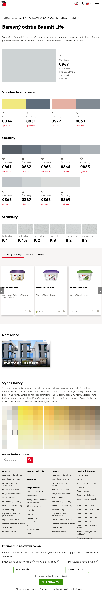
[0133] (61, 417)
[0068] (40, 442)
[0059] (35, 447)
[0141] (66, 408)
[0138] (61, 442)
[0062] (40, 412)
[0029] (20, 447)
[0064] (40, 422)
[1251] (97, 408)
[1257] (97, 437)
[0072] (46, 412)
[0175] (82, 427)
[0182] (87, 412)
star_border (60, 56)
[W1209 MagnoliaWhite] (9, 408)
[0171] (82, 408)
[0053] (35, 417)
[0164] (77, 422)
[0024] (20, 422)
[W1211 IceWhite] (9, 417)
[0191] (92, 408)
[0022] (20, 412)
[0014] (15, 408)
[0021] (20, 408)
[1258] (97, 442)
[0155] (72, 427)
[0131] (61, 408)
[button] (26, 354)
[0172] (82, 412)
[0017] (15, 422)
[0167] (77, 437)
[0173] (82, 417)
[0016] (15, 417)
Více (74, 18)
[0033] (25, 417)
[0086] (51, 432)
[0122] (56, 412)
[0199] (92, 447)
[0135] (61, 427)
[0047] (30, 437)
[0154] (72, 422)
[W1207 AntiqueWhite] (4, 442)
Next (98, 290)
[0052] (35, 412)
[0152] (72, 412)
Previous (2, 427)
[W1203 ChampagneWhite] (4, 422)
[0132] (61, 412)
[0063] (40, 417)
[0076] (46, 432)
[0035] (25, 427)
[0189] (87, 447)
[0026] (20, 432)
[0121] (56, 408)
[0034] (25, 422)
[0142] (66, 412)
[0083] (51, 417)
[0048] (30, 442)
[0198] (92, 442)
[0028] (20, 442)
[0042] (30, 412)
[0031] (25, 408)
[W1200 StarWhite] (4, 408)
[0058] (35, 442)
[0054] (35, 422)
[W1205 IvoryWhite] (4, 432)
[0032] (25, 412)
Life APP (65, 18)
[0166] (77, 432)
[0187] (87, 437)
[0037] (25, 437)
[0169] (77, 447)
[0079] (46, 447)
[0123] (56, 417)
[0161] (77, 408)
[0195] (92, 427)
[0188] (87, 442)
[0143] (66, 417)
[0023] (20, 417)
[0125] (56, 427)
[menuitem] (76, 3)
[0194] (92, 422)
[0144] (66, 422)
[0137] (61, 437)
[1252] (97, 412)
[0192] (92, 412)
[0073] (46, 417)
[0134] (61, 422)
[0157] (72, 437)
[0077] (46, 437)
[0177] (82, 437)
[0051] (35, 408)
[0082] (51, 412)
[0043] (30, 417)
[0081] (51, 408)
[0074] (46, 422)
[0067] (40, 437)
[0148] (66, 442)
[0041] (30, 408)
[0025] (20, 427)
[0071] (46, 408)
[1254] (97, 422)
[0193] (92, 417)
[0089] (51, 447)
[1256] (97, 432)
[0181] (87, 408)
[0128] (56, 442)
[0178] (82, 442)
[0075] (46, 427)
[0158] (72, 442)
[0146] (66, 432)
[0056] (35, 432)
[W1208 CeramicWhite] (4, 447)
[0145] (66, 427)
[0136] (61, 432)
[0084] (51, 422)
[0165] (77, 427)
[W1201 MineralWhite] (4, 412)
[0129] (56, 447)
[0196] (92, 432)
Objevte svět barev (14, 18)
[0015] (15, 412)
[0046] (30, 432)
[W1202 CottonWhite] (4, 417)
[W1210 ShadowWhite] (9, 412)
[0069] (40, 447)
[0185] (87, 427)
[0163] (77, 417)
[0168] (77, 442)
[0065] (40, 427)
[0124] (56, 422)
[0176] (82, 432)
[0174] (82, 422)
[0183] (87, 417)
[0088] (51, 442)
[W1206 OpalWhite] (4, 437)
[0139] (61, 447)
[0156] (72, 432)
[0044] (30, 422)
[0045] (30, 427)
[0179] (82, 447)
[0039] (25, 447)
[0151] (72, 408)
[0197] (92, 437)
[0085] (51, 427)
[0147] (66, 437)
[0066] (40, 432)
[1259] (97, 447)
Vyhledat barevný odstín (43, 18)
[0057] (35, 437)
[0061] (40, 408)
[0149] (66, 447)
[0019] (15, 432)
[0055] (35, 427)
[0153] (72, 417)
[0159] (72, 447)
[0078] (46, 442)
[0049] (30, 447)
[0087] (51, 437)
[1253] (97, 417)
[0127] (56, 437)
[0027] (20, 437)
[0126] (56, 432)
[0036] (25, 432)
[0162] (77, 412)
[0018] (15, 427)
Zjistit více (6, 125)
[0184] (87, 422)
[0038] (25, 442)
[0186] (87, 432)
